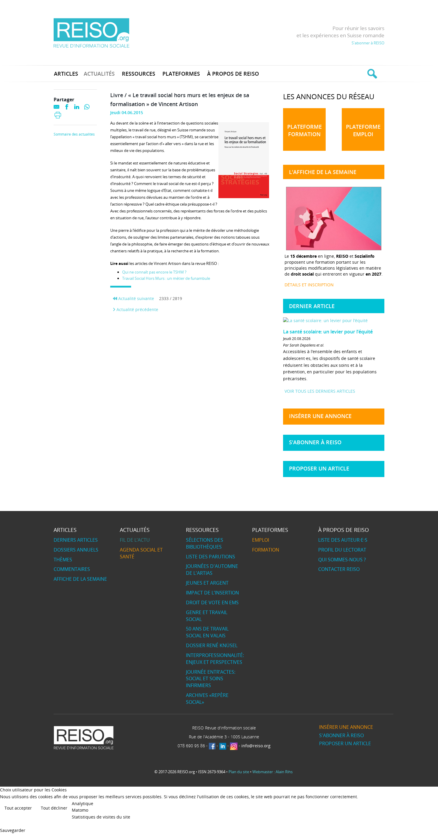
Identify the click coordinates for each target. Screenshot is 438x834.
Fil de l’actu (135, 540)
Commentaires (72, 569)
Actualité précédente (136, 309)
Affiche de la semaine (80, 579)
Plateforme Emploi (363, 130)
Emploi (260, 540)
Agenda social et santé (141, 553)
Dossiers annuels (76, 549)
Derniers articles (76, 540)
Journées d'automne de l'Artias (212, 569)
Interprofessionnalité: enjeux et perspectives (215, 658)
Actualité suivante (135, 298)
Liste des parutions (210, 556)
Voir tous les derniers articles (320, 391)
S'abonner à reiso (315, 442)
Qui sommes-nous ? (342, 559)
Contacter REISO (339, 569)
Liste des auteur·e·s (342, 540)
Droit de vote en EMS (212, 602)
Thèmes (63, 559)
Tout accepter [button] (18, 808)
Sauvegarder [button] (12, 830)
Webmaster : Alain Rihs (272, 771)
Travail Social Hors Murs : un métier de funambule (166, 278)
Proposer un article (319, 468)
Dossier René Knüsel (211, 645)
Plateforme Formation (304, 130)
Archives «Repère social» (207, 698)
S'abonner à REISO (368, 43)
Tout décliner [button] (54, 808)
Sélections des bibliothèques (204, 543)
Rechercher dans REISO (371, 73)
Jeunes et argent (207, 583)
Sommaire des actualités (74, 134)
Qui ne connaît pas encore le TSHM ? (154, 272)
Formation (265, 549)
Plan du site (239, 771)
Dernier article (312, 306)
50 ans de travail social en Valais (207, 632)
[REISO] (91, 32)
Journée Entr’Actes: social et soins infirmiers (210, 679)
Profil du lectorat (342, 549)
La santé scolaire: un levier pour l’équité (328, 331)
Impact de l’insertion (212, 592)
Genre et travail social (206, 615)
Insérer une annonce (320, 416)
